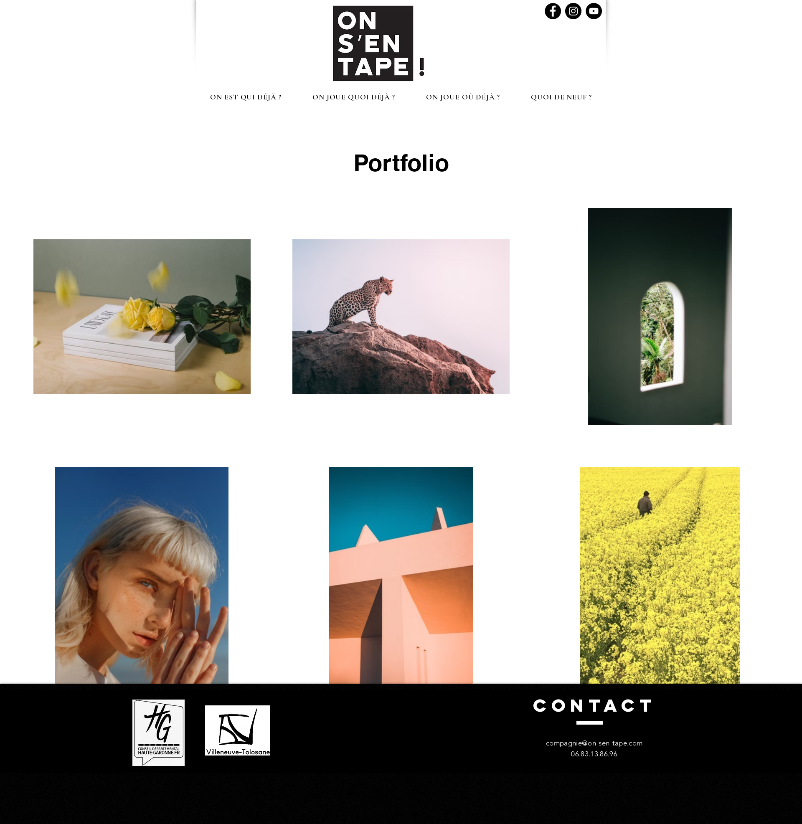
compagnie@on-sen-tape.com (594, 743)
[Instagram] (573, 11)
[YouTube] (594, 11)
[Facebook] (553, 11)
